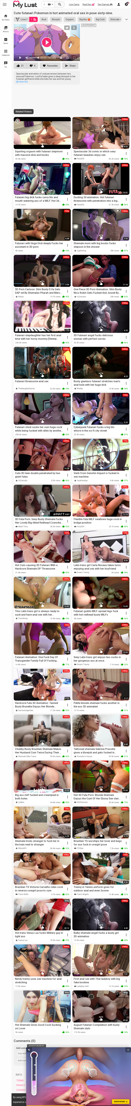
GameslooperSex (25, 710)
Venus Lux (22, 940)
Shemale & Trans (119, 19)
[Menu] (119, 4)
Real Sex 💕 (89, 4)
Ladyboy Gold (83, 986)
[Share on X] (74, 27)
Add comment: (24, 1048)
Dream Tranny (83, 572)
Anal (44, 19)
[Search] (60, 4)
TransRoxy (23, 618)
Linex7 (24, 19)
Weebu (80, 388)
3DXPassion (82, 802)
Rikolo (21, 297)
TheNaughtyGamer (26, 388)
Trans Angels (83, 894)
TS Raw (80, 848)
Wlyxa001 (22, 848)
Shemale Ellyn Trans (27, 756)
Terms (20, 1080)
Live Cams (74, 4)
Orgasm (70, 19)
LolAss (21, 802)
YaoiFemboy (82, 480)
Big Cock (100, 19)
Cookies (21, 1090)
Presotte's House (84, 756)
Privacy (20, 1085)
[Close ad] (128, 1049)
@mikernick (22, 81)
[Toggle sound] (29, 1049)
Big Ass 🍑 (85, 19)
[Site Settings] (126, 4)
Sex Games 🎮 (105, 4)
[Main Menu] (4, 4)
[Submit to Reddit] (67, 27)
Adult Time (23, 526)
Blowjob (56, 19)
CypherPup (81, 251)
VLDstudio (81, 297)
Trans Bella (23, 894)
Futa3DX (80, 159)
